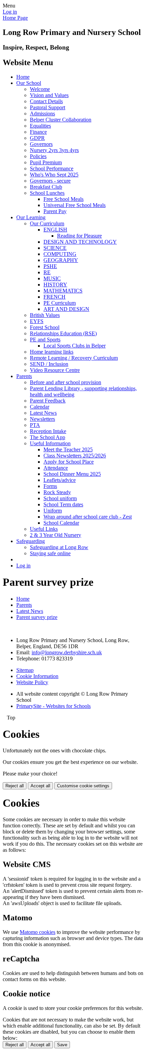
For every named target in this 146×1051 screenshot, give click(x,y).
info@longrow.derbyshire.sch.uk (67, 652)
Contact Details (46, 101)
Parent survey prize (36, 617)
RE (47, 272)
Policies (38, 156)
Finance (38, 132)
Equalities (40, 126)
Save (62, 1044)
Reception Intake (48, 431)
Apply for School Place (68, 462)
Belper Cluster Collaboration (60, 120)
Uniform (52, 510)
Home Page (15, 18)
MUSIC (52, 278)
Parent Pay (55, 211)
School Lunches (47, 193)
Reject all (14, 785)
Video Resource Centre (55, 370)
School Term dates (63, 504)
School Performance (51, 168)
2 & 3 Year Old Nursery (55, 535)
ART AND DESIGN (66, 309)
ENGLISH (55, 229)
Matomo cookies (37, 932)
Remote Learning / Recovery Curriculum (74, 358)
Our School (28, 83)
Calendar (39, 407)
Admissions (42, 113)
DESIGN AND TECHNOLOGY (80, 242)
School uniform (60, 498)
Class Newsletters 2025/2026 (74, 455)
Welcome (40, 89)
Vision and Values (49, 95)
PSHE (50, 266)
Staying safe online (50, 553)
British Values (45, 315)
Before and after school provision (65, 382)
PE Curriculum (59, 303)
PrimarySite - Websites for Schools (53, 706)
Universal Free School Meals (74, 205)
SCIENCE (55, 248)
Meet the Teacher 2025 (68, 449)
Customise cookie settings (83, 785)
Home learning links (51, 352)
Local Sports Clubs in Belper (74, 346)
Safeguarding (30, 541)
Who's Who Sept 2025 (54, 174)
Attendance (55, 468)
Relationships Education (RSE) (63, 333)
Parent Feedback (48, 400)
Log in (10, 12)
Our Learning (30, 217)
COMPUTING (59, 254)
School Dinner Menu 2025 (72, 474)
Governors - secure (50, 181)
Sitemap (25, 670)
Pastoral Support (47, 107)
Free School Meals (63, 199)
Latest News (43, 413)
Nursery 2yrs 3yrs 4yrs (54, 150)
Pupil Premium (46, 162)
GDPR (37, 138)
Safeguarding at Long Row (59, 547)
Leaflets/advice (59, 480)
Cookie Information (37, 676)
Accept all (40, 785)
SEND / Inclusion (49, 364)
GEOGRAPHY (60, 260)
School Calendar (61, 523)
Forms (50, 486)
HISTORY (55, 284)
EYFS (36, 321)
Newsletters (42, 419)
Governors (41, 144)
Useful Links (44, 529)
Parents (24, 376)
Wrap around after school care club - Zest (87, 517)
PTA (35, 425)
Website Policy (32, 682)
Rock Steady (57, 492)
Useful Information (50, 443)
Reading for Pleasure (79, 236)
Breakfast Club (46, 187)
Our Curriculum (47, 223)
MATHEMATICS (63, 291)
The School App (47, 437)
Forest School (44, 327)
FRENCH (54, 297)
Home (23, 77)
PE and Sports (45, 339)
